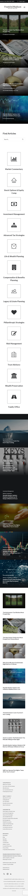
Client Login (22, 1)
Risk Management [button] (14, 343)
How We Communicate (8, 803)
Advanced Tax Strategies (9, 34)
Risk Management (6, 820)
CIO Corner (15, 90)
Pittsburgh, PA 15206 (7, 859)
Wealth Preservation (7, 822)
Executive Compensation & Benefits (10, 818)
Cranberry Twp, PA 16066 (8, 864)
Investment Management (9, 88)
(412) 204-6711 (6, 867)
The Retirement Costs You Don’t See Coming (13, 713)
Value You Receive (6, 805)
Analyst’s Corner (6, 844)
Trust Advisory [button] (14, 365)
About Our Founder (7, 784)
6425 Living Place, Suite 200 (8, 857)
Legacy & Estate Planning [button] (14, 301)
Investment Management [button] (14, 214)
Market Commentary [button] (14, 169)
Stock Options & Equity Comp (9, 811)
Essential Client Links (7, 846)
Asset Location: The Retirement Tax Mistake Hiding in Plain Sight (14, 738)
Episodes (5, 839)
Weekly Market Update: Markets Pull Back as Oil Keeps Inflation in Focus (14, 746)
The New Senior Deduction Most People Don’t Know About (13, 58)
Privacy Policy (5, 847)
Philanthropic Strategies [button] (14, 322)
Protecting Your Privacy (7, 791)
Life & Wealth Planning (8, 90)
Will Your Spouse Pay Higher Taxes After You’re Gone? (13, 771)
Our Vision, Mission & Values (9, 786)
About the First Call (7, 797)
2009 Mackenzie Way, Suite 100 (9, 862)
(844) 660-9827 (10, 1)
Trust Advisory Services (8, 827)
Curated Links (6, 842)
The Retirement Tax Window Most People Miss (13, 613)
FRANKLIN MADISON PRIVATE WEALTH (12, 854)
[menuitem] (21, 1)
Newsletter (5, 835)
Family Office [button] (14, 407)
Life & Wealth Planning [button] (14, 256)
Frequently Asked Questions (9, 849)
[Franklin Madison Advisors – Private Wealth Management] (13, 7)
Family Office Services (7, 829)
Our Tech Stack (6, 801)
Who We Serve (6, 788)
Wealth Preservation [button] (14, 386)
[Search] (14, 139)
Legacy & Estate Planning (15, 754)
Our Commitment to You (8, 789)
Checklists (5, 840)
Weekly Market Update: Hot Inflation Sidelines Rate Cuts (11, 115)
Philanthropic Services (7, 825)
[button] (24, 7)
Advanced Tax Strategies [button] (14, 235)
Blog (4, 837)
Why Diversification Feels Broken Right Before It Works (13, 84)
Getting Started (6, 799)
